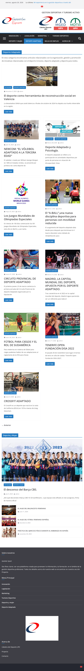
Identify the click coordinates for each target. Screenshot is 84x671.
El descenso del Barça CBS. (20, 489)
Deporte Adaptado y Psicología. (58, 148)
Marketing (42, 36)
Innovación (14, 36)
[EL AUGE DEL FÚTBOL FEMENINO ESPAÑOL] (9, 521)
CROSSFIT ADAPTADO (17, 401)
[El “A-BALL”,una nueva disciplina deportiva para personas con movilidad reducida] (62, 191)
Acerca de (66, 41)
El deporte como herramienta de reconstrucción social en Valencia (40, 97)
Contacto (5, 656)
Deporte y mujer (8, 602)
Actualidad (8, 87)
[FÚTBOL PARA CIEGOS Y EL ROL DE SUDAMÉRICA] (21, 322)
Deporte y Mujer (15, 41)
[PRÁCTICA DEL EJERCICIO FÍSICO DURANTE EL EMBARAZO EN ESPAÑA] (9, 532)
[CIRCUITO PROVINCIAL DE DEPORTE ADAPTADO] (21, 259)
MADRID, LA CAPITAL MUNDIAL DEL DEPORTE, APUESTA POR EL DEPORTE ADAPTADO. (61, 284)
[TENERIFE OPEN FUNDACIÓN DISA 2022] (62, 324)
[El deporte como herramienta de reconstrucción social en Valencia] (42, 76)
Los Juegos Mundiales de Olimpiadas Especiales (19, 217)
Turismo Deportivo (61, 36)
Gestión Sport (7, 561)
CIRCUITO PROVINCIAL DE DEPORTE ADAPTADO (20, 280)
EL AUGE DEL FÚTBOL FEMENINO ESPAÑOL (33, 520)
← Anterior (6, 425)
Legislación (29, 36)
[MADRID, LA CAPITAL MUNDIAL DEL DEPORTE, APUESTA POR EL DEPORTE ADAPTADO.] (62, 259)
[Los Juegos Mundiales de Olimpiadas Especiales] (21, 193)
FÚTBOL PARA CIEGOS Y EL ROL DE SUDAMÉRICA (20, 343)
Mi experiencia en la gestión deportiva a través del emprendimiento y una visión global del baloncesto (52, 3)
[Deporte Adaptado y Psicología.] (62, 128)
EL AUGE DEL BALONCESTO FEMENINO (32, 508)
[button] (20, 35)
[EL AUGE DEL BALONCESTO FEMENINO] (9, 510)
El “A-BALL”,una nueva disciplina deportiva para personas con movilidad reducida (60, 218)
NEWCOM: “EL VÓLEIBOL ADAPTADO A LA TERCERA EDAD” (20, 152)
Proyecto (5, 572)
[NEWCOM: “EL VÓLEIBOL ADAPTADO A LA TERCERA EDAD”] (21, 129)
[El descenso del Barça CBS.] (42, 460)
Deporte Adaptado (33, 41)
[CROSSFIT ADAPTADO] (21, 382)
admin (21, 91)
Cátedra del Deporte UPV (11, 647)
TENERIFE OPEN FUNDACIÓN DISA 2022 (59, 346)
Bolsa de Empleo (52, 41)
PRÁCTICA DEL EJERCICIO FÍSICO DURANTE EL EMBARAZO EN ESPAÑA (43, 531)
